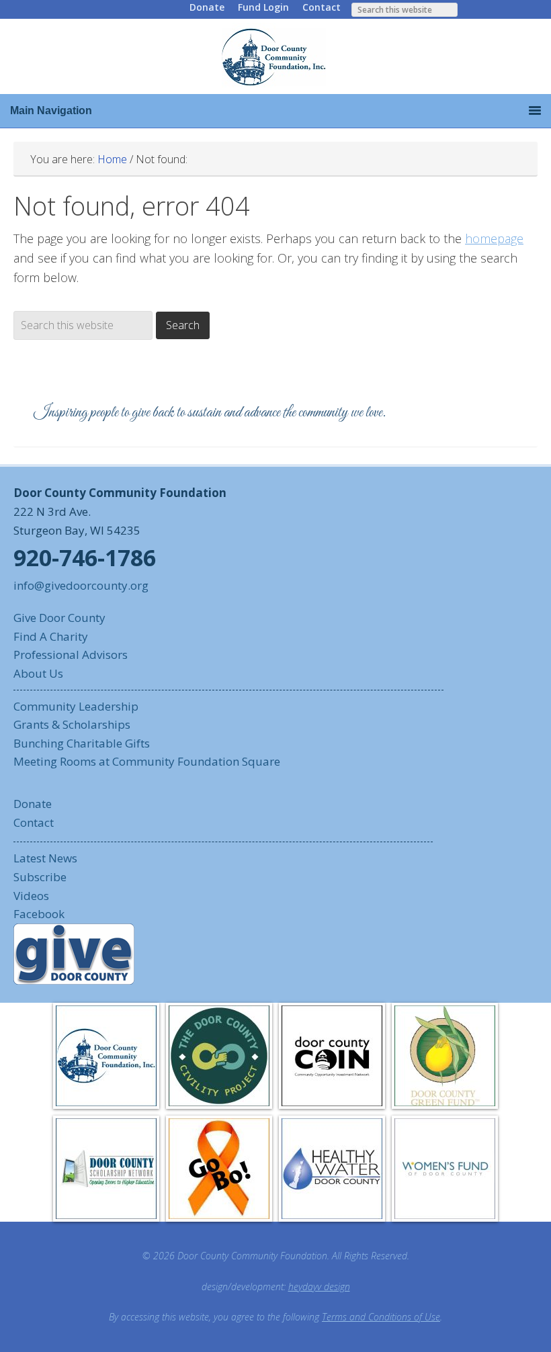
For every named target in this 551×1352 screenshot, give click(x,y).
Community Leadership (75, 706)
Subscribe (40, 877)
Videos (31, 895)
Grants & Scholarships (71, 724)
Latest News (45, 858)
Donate (206, 7)
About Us (38, 673)
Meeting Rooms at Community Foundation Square (146, 761)
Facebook (39, 913)
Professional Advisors (70, 654)
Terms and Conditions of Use (381, 1316)
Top (519, 1320)
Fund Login (263, 7)
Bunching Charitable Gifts (81, 743)
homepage (494, 238)
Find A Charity (50, 636)
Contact (321, 7)
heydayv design (319, 1286)
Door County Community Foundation (275, 56)
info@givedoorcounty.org (81, 585)
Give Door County (59, 617)
